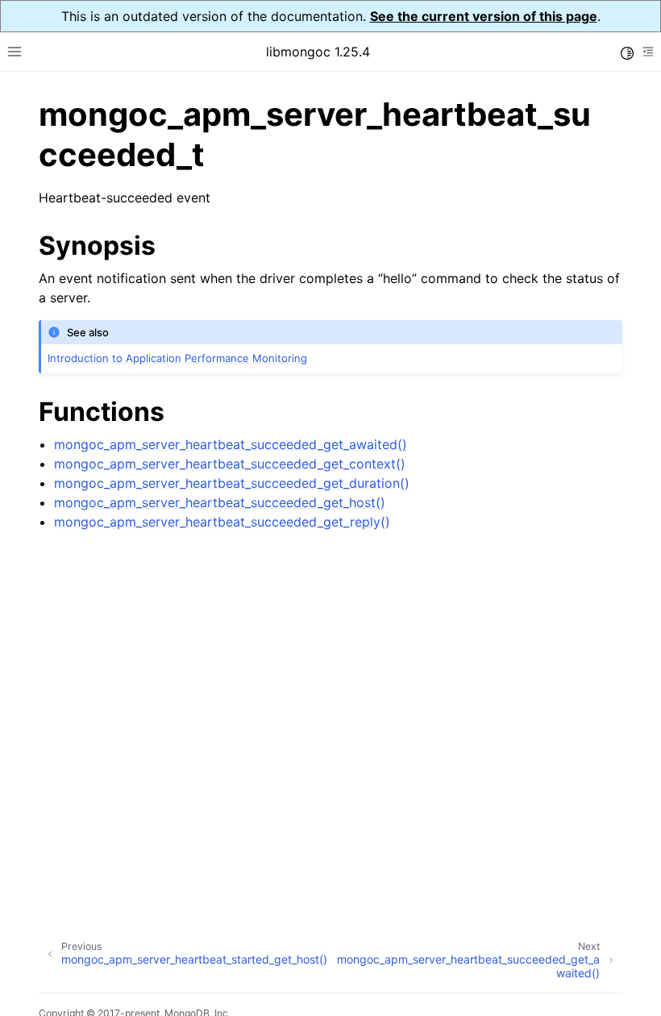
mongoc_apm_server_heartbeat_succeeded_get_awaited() (230, 444)
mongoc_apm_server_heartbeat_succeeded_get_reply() (222, 522)
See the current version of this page (483, 16)
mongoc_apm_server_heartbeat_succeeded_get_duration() (231, 483)
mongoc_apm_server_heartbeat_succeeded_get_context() (229, 464)
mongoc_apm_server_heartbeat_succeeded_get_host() (219, 502)
